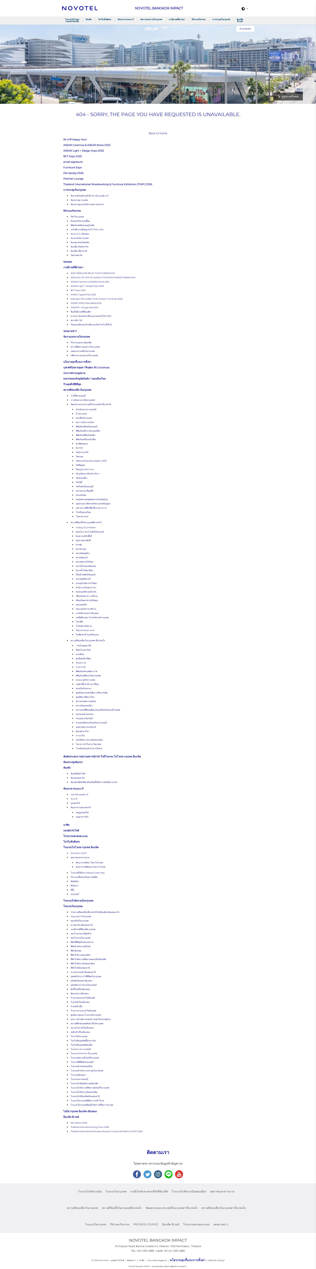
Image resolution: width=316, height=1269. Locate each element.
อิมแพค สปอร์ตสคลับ (80, 242)
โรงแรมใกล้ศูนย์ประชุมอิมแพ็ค (84, 1083)
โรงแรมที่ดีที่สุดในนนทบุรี (82, 1062)
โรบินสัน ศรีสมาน (84, 626)
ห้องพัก (89, 19)
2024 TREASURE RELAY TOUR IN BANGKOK (93, 273)
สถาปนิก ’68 (76, 320)
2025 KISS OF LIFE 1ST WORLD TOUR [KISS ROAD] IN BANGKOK (103, 277)
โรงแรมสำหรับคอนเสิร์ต (81, 1066)
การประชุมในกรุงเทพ (221, 19)
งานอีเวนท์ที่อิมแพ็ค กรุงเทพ (83, 929)
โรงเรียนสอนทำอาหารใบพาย (89, 748)
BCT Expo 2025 (72, 156)
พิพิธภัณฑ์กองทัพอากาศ (86, 671)
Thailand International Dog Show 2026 (90, 1127)
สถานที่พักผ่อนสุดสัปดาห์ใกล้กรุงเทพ (87, 1023)
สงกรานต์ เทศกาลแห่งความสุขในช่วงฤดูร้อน (91, 1019)
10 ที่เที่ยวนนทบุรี (78, 396)
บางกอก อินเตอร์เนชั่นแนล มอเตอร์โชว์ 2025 (91, 316)
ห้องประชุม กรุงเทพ (79, 200)
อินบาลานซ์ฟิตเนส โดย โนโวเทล (90, 867)
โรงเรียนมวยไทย (83, 512)
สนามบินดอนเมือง (84, 705)
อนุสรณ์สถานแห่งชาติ (86, 727)
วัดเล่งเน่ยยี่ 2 (81, 478)
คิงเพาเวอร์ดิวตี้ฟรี (84, 536)
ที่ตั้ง (72, 890)
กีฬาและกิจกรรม (199, 19)
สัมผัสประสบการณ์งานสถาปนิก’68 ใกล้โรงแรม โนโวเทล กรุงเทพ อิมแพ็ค (102, 756)
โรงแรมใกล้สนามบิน (90, 1191)
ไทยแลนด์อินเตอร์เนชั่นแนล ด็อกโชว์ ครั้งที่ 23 (91, 324)
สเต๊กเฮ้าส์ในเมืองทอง (80, 1032)
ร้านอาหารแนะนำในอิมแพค (83, 1010)
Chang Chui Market (86, 527)
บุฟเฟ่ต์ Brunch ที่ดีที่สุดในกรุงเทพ (86, 976)
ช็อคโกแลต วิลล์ (83, 650)
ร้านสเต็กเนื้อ (76, 1006)
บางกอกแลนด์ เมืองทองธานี (83, 972)
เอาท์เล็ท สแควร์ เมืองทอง (87, 613)
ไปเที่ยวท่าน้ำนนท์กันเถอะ (87, 634)
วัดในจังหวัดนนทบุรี (84, 486)
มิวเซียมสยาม (82, 443)
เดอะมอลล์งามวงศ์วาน (86, 609)
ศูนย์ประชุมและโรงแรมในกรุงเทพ (86, 1015)
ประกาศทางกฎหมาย (74, 373)
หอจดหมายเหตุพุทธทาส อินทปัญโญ (92, 499)
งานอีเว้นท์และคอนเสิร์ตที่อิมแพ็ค (149, 1191)
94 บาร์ (74, 799)
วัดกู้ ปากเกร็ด (82, 452)
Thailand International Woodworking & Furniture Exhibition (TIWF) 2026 (107, 184)
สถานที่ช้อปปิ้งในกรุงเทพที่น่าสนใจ (86, 522)
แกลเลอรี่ (75, 894)
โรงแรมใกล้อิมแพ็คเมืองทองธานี (85, 1096)
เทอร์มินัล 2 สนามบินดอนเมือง (89, 740)
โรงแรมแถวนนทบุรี (79, 1079)
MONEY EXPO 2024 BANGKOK (86, 303)
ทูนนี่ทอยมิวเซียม (83, 658)
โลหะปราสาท (82, 516)
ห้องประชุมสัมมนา (73, 762)
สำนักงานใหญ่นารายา (86, 587)
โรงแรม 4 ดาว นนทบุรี (81, 1049)
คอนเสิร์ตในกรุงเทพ (79, 920)
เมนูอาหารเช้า (82, 817)
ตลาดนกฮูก (81, 549)
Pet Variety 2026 (73, 173)
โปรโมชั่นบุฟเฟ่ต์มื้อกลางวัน (83, 1040)
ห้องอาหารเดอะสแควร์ (81, 807)
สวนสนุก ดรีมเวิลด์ (84, 718)
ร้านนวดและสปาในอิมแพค (83, 998)
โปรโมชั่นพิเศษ (104, 19)
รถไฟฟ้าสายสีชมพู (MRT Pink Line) (87, 229)
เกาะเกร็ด (80, 735)
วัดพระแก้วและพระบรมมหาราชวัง (91, 461)
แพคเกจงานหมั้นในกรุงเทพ (83, 351)
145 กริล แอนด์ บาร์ (79, 794)
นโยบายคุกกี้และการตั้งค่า (77, 361)
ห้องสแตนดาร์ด (78, 778)
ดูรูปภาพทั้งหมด (290, 96)
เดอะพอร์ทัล (81, 604)
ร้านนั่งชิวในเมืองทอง (80, 1002)
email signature (73, 161)
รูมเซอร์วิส (75, 803)
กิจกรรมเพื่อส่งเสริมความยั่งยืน (84, 877)
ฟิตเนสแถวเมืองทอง (80, 993)
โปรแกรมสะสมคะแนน (75, 836)
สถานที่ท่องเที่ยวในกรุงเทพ (77, 389)
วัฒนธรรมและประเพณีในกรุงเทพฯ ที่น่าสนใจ (91, 404)
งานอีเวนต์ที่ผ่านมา (177, 19)
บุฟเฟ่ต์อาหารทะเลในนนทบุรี (84, 985)
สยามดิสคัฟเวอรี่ (83, 579)
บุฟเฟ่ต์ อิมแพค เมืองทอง (81, 980)
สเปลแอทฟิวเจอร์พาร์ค (86, 592)
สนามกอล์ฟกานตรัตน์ (86, 701)
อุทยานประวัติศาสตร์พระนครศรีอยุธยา (93, 503)
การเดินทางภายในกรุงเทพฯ (83, 400)
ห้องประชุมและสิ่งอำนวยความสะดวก (87, 204)
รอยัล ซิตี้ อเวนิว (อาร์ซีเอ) (87, 684)
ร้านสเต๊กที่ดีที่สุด (72, 384)
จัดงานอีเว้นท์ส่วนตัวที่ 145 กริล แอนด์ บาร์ (89, 196)
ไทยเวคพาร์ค (76, 255)
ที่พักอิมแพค (76, 950)
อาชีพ (66, 824)
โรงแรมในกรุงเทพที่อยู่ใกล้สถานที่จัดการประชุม (92, 1105)
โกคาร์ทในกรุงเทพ (79, 1036)
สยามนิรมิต (81, 495)
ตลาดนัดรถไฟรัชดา (85, 562)
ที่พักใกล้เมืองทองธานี (80, 968)
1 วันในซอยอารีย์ (83, 645)
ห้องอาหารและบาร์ (126, 19)
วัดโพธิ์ (79, 482)
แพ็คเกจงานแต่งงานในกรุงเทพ (84, 355)
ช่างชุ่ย (79, 544)
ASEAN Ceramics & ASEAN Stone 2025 (86, 145)
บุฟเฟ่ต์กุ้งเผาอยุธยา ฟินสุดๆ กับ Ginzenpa (86, 367)
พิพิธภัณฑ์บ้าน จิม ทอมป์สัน (88, 431)
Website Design (216, 1260)
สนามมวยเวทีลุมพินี (84, 491)
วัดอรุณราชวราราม (84, 469)
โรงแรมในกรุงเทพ (73, 906)
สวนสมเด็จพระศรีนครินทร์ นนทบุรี (91, 722)
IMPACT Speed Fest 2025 (83, 294)
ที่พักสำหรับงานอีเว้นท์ (80, 946)
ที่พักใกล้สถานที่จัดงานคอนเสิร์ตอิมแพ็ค (88, 959)
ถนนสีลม (80, 654)
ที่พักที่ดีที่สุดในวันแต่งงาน (82, 942)
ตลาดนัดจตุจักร (83, 553)
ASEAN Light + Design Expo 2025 (83, 150)
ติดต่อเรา (75, 885)
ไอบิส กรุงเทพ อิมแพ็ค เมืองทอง (80, 1111)
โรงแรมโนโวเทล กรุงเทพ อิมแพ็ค (72, 20)
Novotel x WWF (79, 853)
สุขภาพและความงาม (80, 857)
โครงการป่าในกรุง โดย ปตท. (89, 744)
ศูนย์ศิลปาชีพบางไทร (85, 697)
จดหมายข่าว (70, 331)
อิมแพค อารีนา (82, 731)
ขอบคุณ (67, 261)
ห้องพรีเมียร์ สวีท (78, 773)
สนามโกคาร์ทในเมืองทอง (82, 1028)
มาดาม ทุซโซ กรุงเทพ (85, 680)
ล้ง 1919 (79, 448)
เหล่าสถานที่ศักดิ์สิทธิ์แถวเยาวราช (91, 508)
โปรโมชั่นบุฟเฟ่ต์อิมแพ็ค (81, 1045)
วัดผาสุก (79, 456)
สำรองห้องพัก (245, 29)
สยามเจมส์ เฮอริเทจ (84, 714)
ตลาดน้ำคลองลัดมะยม (86, 566)
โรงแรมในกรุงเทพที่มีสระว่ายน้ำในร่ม (87, 1100)
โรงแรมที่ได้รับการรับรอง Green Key (88, 873)
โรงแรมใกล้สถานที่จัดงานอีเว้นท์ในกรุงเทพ (90, 1087)
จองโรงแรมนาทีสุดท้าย (81, 933)
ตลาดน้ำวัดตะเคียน (84, 570)
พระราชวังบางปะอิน (85, 422)
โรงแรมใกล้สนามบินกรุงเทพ (78, 900)
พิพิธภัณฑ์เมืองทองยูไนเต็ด (82, 225)
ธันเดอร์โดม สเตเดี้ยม (80, 221)
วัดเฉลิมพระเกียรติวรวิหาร (87, 473)
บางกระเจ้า (81, 667)
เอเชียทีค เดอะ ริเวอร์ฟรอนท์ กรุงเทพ (92, 617)
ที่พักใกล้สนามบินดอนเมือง (83, 963)
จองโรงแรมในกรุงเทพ (80, 938)
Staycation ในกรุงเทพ (81, 916)
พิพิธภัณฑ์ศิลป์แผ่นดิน (85, 435)
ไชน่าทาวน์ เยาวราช (85, 630)
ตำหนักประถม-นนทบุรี (86, 409)
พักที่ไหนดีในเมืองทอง (80, 989)
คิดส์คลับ (75, 881)
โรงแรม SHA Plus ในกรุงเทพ (84, 1053)
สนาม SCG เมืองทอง (80, 234)
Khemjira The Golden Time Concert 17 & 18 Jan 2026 (97, 299)
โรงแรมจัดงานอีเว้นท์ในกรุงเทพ (85, 1058)
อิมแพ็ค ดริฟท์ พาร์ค (79, 246)
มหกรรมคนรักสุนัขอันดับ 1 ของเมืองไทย (84, 378)
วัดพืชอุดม (80, 465)
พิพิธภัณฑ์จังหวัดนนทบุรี (86, 426)
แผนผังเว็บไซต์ (71, 830)
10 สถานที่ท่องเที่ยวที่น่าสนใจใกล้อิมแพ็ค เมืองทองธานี (95, 912)
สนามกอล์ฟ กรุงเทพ (80, 238)
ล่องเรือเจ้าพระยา (84, 688)
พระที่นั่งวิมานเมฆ (84, 418)
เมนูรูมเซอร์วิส (82, 812)
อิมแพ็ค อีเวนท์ (240, 20)
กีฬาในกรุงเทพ (77, 216)
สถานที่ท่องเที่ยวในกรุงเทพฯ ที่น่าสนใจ (88, 640)
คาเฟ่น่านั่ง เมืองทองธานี (82, 925)
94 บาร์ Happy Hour (75, 139)
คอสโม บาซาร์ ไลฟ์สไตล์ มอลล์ (90, 532)
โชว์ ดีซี (79, 621)
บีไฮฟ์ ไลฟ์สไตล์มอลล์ (85, 574)
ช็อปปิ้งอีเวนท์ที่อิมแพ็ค (81, 311)
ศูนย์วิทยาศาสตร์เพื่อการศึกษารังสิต (92, 692)
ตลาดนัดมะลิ (82, 557)
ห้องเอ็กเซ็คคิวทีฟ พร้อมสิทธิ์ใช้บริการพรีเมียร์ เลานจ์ (94, 782)
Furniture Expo (72, 167)
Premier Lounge (73, 178)
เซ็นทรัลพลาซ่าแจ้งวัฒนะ (87, 600)
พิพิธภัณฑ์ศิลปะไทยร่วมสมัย (88, 675)
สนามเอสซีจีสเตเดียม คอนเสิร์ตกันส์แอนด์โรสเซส (98, 710)
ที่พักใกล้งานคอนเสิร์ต (80, 955)
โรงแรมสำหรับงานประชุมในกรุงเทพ (87, 1070)
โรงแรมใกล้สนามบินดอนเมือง (84, 1092)
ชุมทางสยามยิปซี (83, 540)
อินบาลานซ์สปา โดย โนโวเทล (89, 862)
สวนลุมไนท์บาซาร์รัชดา (86, 583)
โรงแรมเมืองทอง (78, 1075)
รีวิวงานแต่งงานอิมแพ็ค (81, 342)
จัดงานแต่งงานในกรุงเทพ (151, 19)
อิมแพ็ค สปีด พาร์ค (79, 251)
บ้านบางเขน (81, 413)
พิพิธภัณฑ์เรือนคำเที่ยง (86, 439)
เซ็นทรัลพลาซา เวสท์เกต (87, 596)
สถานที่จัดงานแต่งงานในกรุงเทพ (85, 347)
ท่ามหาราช (81, 663)
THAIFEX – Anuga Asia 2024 (84, 307)
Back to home (158, 133)
